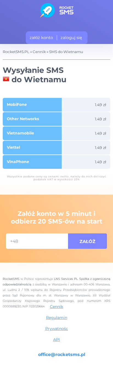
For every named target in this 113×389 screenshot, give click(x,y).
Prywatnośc (56, 328)
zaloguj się (71, 37)
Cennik (56, 306)
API (56, 339)
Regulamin (56, 317)
